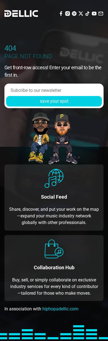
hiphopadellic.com (60, 308)
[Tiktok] (87, 13)
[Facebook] (61, 13)
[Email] (101, 13)
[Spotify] (74, 13)
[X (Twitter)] (81, 13)
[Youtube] (94, 13)
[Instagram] (67, 13)
